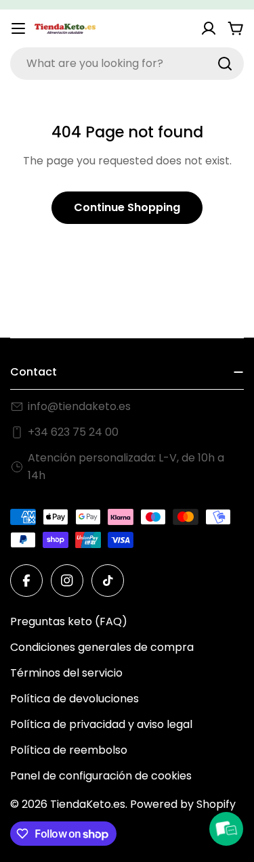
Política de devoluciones (74, 698)
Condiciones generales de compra (102, 647)
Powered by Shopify (183, 804)
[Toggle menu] (18, 28)
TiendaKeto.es (87, 804)
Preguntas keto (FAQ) (68, 621)
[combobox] (127, 63)
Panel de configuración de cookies (101, 776)
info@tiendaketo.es (79, 406)
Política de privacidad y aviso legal (101, 724)
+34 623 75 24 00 (73, 432)
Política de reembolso (68, 750)
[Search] (225, 63)
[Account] (208, 28)
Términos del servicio (66, 673)
